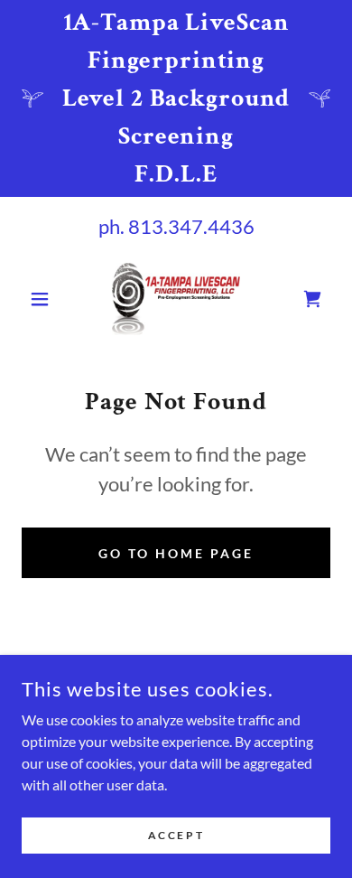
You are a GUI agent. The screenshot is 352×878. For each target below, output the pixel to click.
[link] (176, 299)
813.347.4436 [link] (191, 226)
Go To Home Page (176, 553)
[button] (45, 299)
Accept (176, 835)
